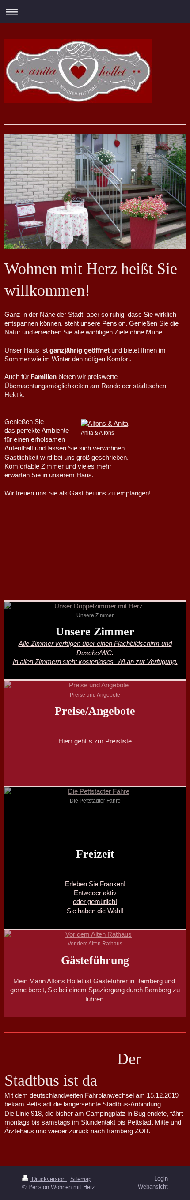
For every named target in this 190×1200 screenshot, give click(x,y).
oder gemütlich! (95, 901)
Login (161, 1178)
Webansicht (153, 1186)
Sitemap (80, 1179)
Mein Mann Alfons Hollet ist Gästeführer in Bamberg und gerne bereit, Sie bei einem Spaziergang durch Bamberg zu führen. (95, 990)
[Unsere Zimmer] (95, 606)
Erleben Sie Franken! (95, 884)
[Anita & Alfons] (133, 423)
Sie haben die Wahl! (95, 911)
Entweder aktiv (95, 892)
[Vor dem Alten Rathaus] (95, 934)
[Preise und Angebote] (95, 685)
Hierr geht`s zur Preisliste (95, 741)
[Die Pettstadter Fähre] (95, 791)
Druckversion (48, 1179)
